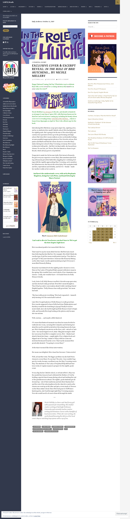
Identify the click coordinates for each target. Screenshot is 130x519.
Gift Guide (5, 124)
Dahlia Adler (50, 79)
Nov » (115, 243)
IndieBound (62, 236)
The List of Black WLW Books (97, 135)
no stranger (48, 112)
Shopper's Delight (7, 156)
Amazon (50, 236)
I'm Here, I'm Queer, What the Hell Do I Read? (102, 116)
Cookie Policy (36, 516)
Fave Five (5, 122)
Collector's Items (7, 113)
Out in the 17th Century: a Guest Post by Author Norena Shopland (102, 97)
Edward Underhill (8, 204)
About (4, 7)
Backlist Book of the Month (10, 106)
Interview (5, 138)
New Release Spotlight (8, 145)
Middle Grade (62, 7)
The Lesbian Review (94, 128)
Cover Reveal (36, 62)
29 (98, 240)
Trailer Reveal (6, 165)
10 (106, 232)
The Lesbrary (92, 131)
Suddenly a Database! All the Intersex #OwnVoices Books (99, 123)
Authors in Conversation (9, 104)
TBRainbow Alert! (7, 161)
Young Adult (6, 11)
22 (98, 237)
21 (94, 237)
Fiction (31, 7)
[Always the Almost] (16, 204)
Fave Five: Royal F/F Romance (97, 89)
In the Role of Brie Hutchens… (60, 119)
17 (106, 234)
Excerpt (43, 62)
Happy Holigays (7, 131)
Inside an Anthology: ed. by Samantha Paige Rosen (100, 102)
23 (102, 237)
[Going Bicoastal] (16, 219)
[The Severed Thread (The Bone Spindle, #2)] (16, 197)
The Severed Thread (8, 195)
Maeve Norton (58, 429)
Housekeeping (6, 133)
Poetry (83, 7)
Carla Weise (46, 426)
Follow (6, 30)
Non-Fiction (73, 7)
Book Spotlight (6, 111)
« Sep (90, 243)
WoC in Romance (93, 148)
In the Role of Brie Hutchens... (42, 429)
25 (111, 237)
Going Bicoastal (7, 217)
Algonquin (37, 426)
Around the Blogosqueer (9, 101)
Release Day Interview (8, 154)
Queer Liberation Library (95, 119)
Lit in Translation (7, 140)
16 (102, 234)
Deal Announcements (8, 117)
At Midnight (6, 209)
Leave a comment (63, 79)
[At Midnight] (16, 211)
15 (98, 234)
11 (110, 232)
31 (106, 240)
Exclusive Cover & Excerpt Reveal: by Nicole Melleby (54, 71)
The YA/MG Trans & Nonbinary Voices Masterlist (99, 144)
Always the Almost (8, 202)
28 (94, 240)
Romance (97, 7)
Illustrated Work (50, 7)
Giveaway (5, 127)
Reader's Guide (6, 152)
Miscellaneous (6, 142)
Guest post (5, 129)
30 (102, 240)
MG (66, 429)
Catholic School (58, 426)
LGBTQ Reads (8, 2)
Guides (39, 7)
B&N (55, 236)
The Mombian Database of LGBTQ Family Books (100, 139)
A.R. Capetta (7, 191)
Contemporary (70, 426)
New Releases (6, 147)
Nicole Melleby (38, 431)
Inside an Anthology (8, 136)
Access (12, 7)
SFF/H (105, 7)
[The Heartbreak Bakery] (16, 190)
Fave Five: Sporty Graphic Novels (98, 92)
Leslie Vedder (8, 197)
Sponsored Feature (8, 158)
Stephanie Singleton (51, 431)
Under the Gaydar (7, 168)
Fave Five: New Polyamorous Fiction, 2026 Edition (101, 85)
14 (94, 234)
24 (107, 237)
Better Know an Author (9, 108)
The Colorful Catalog (8, 163)
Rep (90, 7)
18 (110, 234)
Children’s (21, 7)
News (4, 149)
